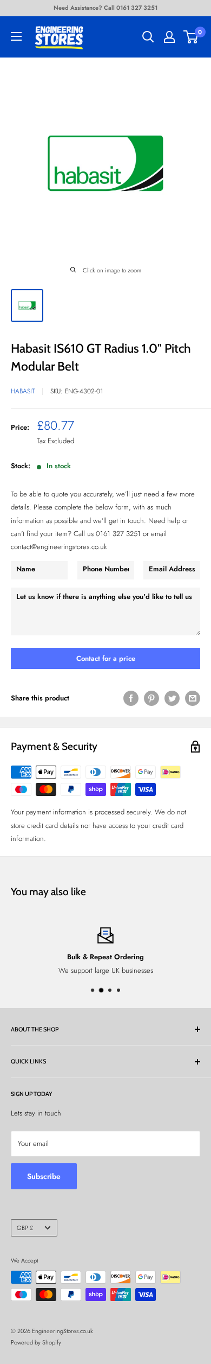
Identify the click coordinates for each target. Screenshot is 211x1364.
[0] (191, 36)
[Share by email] (192, 698)
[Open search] (148, 37)
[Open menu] (16, 36)
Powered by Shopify (36, 1342)
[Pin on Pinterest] (151, 698)
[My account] (169, 37)
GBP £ (25, 1227)
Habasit (23, 391)
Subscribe (44, 1176)
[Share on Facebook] (131, 698)
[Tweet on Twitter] (172, 698)
